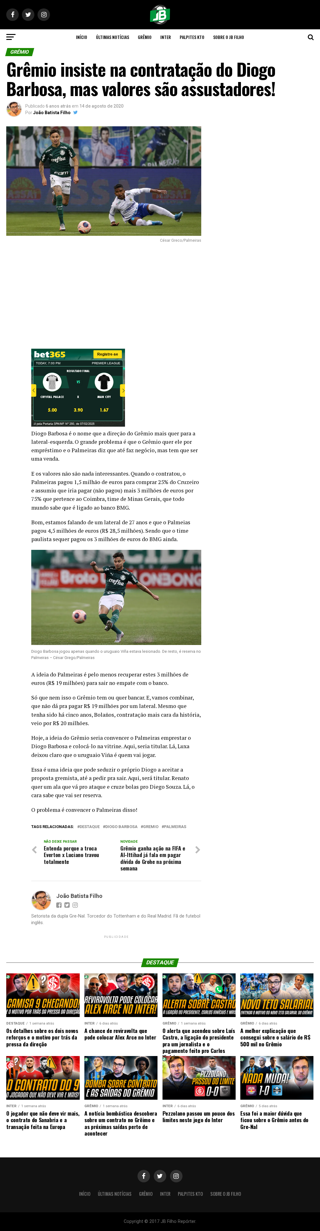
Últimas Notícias (112, 37)
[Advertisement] (103, 295)
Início (81, 37)
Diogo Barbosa (121, 827)
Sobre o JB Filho (228, 37)
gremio (150, 827)
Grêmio (145, 37)
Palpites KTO (192, 37)
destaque (90, 827)
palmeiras (175, 827)
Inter (165, 37)
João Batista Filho (52, 112)
